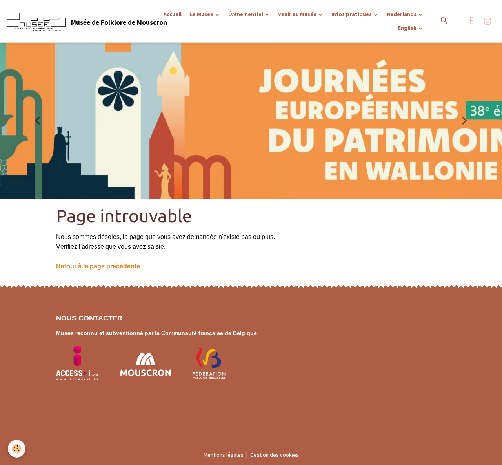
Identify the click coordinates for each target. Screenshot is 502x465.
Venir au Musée (298, 14)
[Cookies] (16, 449)
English (408, 27)
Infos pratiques (352, 14)
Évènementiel (246, 14)
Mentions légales (224, 454)
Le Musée (202, 14)
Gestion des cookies (274, 454)
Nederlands (402, 14)
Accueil (173, 14)
